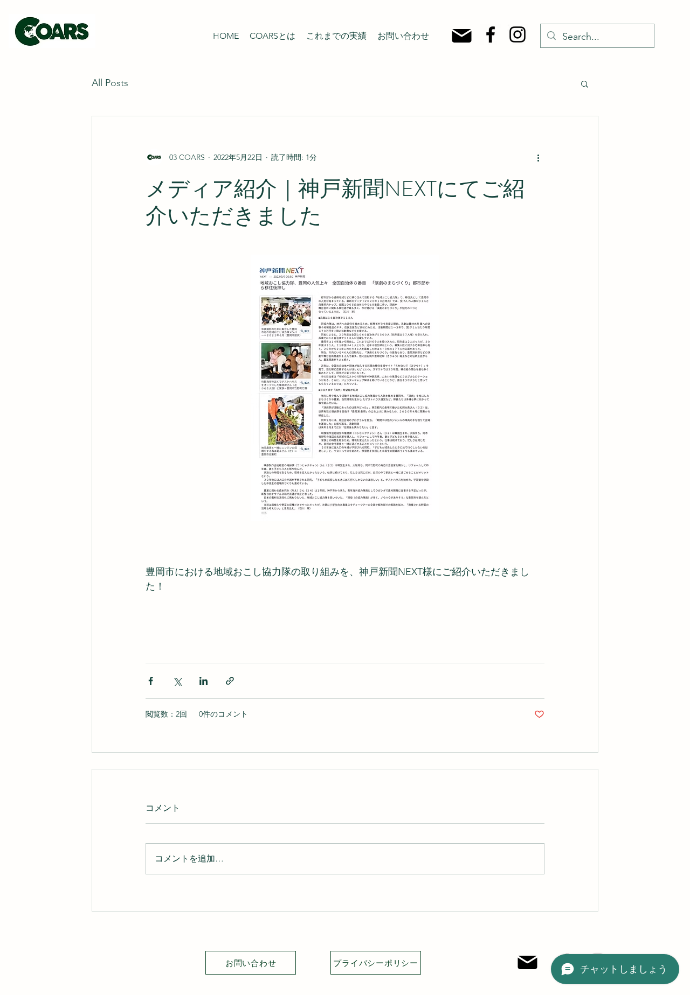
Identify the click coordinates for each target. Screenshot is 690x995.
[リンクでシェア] (230, 681)
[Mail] (461, 36)
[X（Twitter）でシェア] (177, 681)
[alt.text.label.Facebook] (490, 34)
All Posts (110, 83)
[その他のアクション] (538, 157)
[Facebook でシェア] (151, 681)
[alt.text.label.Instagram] (517, 34)
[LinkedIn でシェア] (203, 681)
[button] (584, 83)
